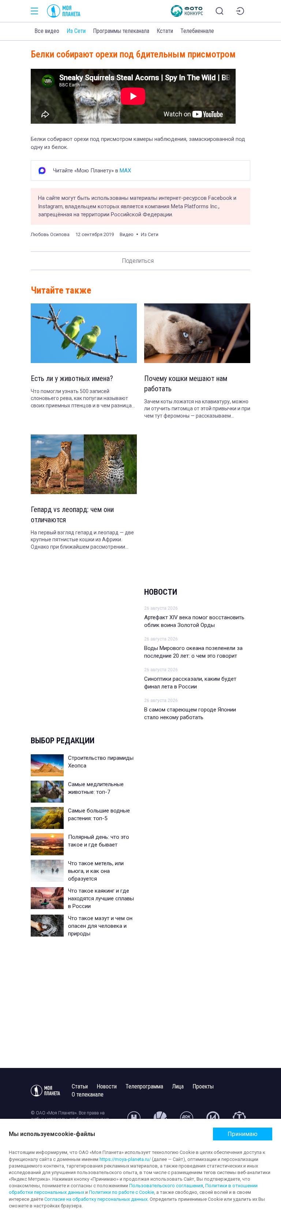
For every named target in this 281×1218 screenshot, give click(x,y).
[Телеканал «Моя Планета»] (63, 11)
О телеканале (88, 1094)
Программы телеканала (121, 30)
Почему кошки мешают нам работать (185, 383)
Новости (160, 592)
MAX (125, 170)
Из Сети (76, 30)
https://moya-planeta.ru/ (125, 1159)
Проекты (203, 1086)
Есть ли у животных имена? (72, 378)
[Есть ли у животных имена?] (84, 333)
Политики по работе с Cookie (121, 1192)
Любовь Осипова (50, 234)
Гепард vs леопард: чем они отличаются (72, 514)
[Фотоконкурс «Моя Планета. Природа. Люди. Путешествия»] (187, 11)
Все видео (46, 30)
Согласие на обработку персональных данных (95, 1199)
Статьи (80, 1086)
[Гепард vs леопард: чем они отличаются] (84, 464)
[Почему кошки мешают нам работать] (197, 333)
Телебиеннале (197, 30)
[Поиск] (219, 11)
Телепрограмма (144, 1086)
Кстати (165, 30)
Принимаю (243, 1134)
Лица (178, 1086)
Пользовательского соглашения (166, 1185)
